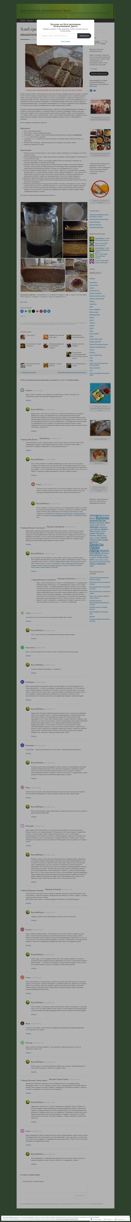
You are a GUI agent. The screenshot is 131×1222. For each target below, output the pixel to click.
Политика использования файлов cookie (67, 1219)
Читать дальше (65, 41)
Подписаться (84, 36)
